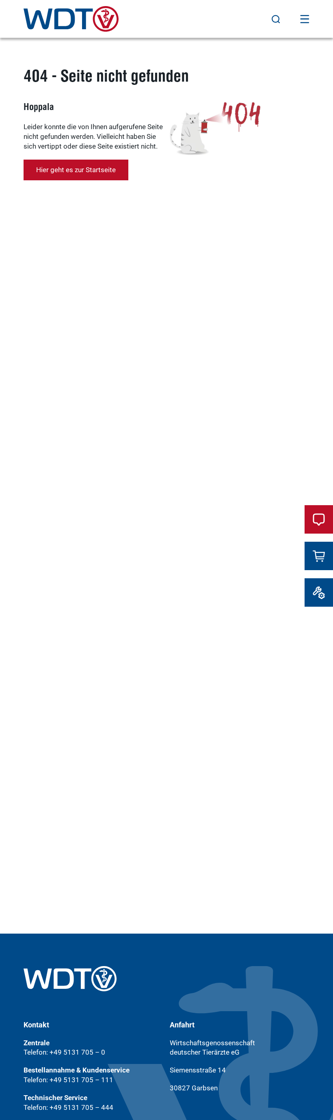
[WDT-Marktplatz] (319, 556)
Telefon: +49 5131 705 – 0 (64, 1052)
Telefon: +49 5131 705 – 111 (68, 1080)
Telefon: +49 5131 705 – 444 (68, 1107)
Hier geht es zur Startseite (76, 170)
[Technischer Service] (319, 592)
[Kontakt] (319, 519)
